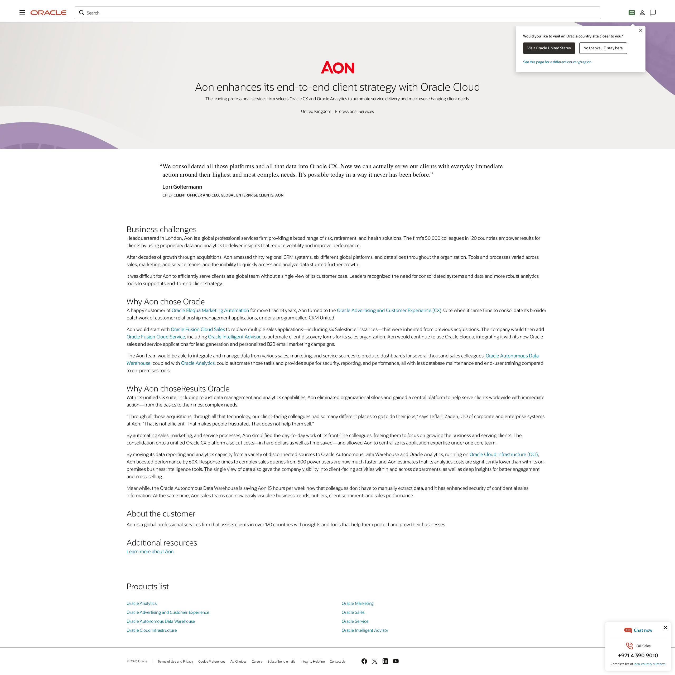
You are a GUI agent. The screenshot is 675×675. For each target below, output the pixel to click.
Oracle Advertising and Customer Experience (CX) (389, 310)
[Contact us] (653, 12)
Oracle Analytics (198, 363)
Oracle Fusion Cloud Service (156, 336)
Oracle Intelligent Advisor (234, 336)
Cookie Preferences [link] (211, 661)
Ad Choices (238, 661)
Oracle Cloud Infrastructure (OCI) (504, 454)
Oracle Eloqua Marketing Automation (210, 310)
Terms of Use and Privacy (175, 661)
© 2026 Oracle (137, 661)
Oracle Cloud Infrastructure (152, 630)
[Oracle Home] (49, 12)
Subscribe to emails (281, 661)
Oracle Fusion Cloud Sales (198, 329)
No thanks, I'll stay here (603, 47)
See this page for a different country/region (557, 61)
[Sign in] (642, 12)
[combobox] (337, 12)
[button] (22, 12)
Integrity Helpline (313, 661)
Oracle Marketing (358, 603)
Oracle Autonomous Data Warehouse (161, 621)
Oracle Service (355, 621)
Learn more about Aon (150, 551)
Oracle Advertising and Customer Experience (168, 612)
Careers (257, 661)
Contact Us (337, 661)
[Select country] (632, 12)
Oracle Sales (353, 612)
